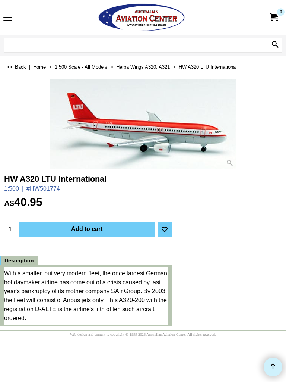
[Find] (275, 45)
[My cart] (273, 17)
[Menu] (7, 18)
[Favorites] (165, 229)
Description (19, 260)
